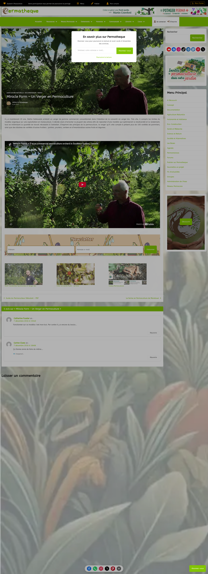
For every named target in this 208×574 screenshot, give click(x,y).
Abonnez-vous (125, 51)
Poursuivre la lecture (104, 57)
